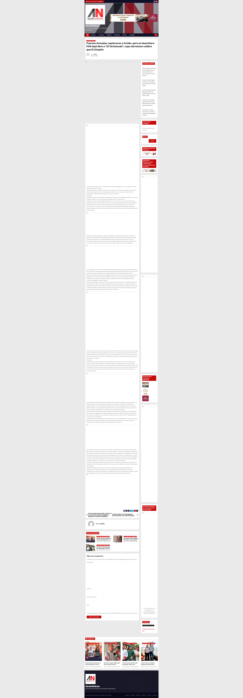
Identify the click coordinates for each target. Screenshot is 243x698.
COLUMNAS (132, 35)
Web (88, 605)
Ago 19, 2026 (99, 541)
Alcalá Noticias (92, 26)
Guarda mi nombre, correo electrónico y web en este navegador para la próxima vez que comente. (112, 613)
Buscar (145, 136)
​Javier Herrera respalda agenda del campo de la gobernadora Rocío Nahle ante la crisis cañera (148, 665)
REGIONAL (107, 536)
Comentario (90, 562)
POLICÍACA (101, 35)
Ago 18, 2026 (146, 666)
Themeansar (109, 695)
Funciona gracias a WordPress (91, 695)
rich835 (95, 54)
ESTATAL (98, 536)
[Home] (87, 35)
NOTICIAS (93, 35)
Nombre (89, 588)
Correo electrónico (92, 597)
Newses (103, 695)
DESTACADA (117, 35)
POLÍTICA (125, 35)
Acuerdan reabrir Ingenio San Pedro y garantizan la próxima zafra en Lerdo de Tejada (112, 665)
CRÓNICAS (109, 35)
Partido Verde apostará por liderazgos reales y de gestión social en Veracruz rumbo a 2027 (130, 665)
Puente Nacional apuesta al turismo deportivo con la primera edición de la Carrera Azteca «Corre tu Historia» (149, 72)
